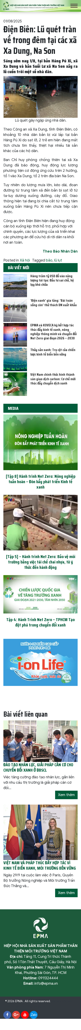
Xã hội (25, 260)
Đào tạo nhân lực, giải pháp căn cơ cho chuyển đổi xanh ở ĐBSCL (38, 767)
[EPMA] (33, 5)
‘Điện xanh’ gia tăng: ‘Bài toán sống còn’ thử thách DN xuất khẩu (53, 303)
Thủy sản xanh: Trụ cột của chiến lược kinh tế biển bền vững (52, 352)
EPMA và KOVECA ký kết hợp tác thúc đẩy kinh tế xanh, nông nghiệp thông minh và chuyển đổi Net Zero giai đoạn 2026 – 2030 (53, 331)
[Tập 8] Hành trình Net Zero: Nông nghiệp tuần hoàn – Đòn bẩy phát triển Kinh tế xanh (40, 482)
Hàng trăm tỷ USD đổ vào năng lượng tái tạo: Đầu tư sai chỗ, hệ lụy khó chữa (52, 280)
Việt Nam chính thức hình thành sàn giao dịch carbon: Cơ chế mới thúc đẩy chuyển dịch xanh (53, 379)
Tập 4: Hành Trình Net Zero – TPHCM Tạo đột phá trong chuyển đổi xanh (40, 622)
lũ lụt (58, 260)
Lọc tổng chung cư (33, 1006)
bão (49, 260)
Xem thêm (66, 795)
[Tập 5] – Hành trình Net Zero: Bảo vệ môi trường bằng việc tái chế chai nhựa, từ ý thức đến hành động (40, 562)
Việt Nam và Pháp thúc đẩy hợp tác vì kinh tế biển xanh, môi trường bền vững (39, 865)
